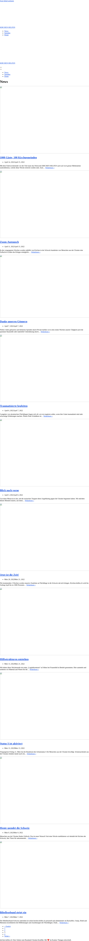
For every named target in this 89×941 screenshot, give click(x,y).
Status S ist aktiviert (11, 743)
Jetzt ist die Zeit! (9, 574)
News (6, 31)
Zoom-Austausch (9, 241)
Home (6, 35)
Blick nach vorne (9, 490)
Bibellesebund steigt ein (13, 912)
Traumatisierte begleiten (13, 405)
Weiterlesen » (49, 168)
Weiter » (7, 936)
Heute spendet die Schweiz (15, 828)
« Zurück (7, 926)
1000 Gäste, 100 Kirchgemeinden (18, 157)
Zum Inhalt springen (7, 1)
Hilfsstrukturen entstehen (14, 659)
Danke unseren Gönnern (13, 321)
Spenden (7, 33)
